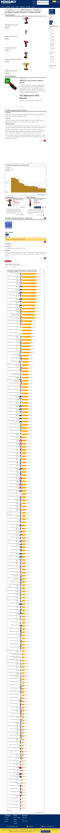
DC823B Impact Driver (14, 687)
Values (6, 821)
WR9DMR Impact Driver (14, 741)
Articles (13, 6)
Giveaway (28, 6)
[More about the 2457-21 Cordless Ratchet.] (37, 202)
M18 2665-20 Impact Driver (13, 370)
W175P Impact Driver (15, 549)
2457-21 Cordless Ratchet (13, 797)
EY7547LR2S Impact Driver (13, 637)
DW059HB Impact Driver (14, 430)
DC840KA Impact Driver (14, 697)
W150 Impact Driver (15, 621)
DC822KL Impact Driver (14, 647)
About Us (15, 821)
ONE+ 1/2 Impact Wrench (14, 493)
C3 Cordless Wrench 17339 (13, 496)
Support (15, 819)
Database (8, 6)
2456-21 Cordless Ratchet (13, 807)
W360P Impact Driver (15, 357)
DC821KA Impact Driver (14, 581)
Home (3, 6)
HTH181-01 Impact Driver (14, 326)
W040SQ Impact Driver (14, 791)
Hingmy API (24, 817)
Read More (21, 106)
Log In (54, 1)
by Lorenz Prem (18, 214)
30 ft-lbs (14, 267)
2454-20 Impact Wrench (14, 700)
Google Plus (30, 826)
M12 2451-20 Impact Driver (13, 750)
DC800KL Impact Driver (14, 383)
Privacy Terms (36, 831)
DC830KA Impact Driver (14, 678)
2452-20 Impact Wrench (14, 785)
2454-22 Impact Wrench (14, 703)
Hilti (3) (52, 39)
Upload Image (8, 261)
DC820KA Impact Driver (14, 643)
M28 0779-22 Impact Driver (13, 389)
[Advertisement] (25, 152)
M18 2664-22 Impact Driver (13, 320)
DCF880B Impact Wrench (14, 631)
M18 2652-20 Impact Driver (13, 521)
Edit (45, 140)
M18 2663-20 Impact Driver (13, 345)
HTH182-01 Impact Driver (14, 332)
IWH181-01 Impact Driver (14, 694)
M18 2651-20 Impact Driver (13, 568)
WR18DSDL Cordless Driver (13, 511)
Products (6, 817)
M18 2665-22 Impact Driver (13, 367)
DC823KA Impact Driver (14, 691)
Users (33, 6)
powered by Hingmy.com (41, 194)
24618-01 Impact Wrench (14, 681)
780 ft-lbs (15, 265)
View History (41, 140)
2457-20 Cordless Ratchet (13, 801)
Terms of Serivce (17, 817)
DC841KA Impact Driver (14, 719)
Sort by (7, 234)
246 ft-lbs (12, 169)
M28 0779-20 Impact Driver (13, 386)
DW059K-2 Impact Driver (14, 423)
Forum (17, 6)
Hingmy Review (38, 207)
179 (11, 167)
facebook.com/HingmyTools (48, 826)
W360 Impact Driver (15, 354)
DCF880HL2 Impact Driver (13, 628)
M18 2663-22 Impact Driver (13, 342)
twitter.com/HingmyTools (13, 826)
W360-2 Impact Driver (14, 361)
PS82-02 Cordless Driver (14, 744)
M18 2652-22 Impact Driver (13, 518)
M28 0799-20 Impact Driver (13, 392)
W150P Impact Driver (15, 625)
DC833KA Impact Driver (14, 713)
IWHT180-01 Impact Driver (13, 329)
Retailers (6, 819)
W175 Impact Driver (15, 546)
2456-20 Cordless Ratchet (13, 804)
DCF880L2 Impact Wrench (13, 634)
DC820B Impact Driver (14, 640)
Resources (22, 6)
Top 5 (51, 23)
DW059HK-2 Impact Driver (13, 427)
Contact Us (16, 823)
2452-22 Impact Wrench (14, 788)
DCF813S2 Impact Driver (14, 735)
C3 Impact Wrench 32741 (14, 684)
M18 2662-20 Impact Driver (13, 351)
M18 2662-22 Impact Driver (13, 348)
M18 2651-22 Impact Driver (13, 565)
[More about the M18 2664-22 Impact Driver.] (16, 202)
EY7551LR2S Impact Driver (13, 615)
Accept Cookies (45, 831)
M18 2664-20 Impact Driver (13, 323)
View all (51, 21)
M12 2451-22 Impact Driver (13, 747)
